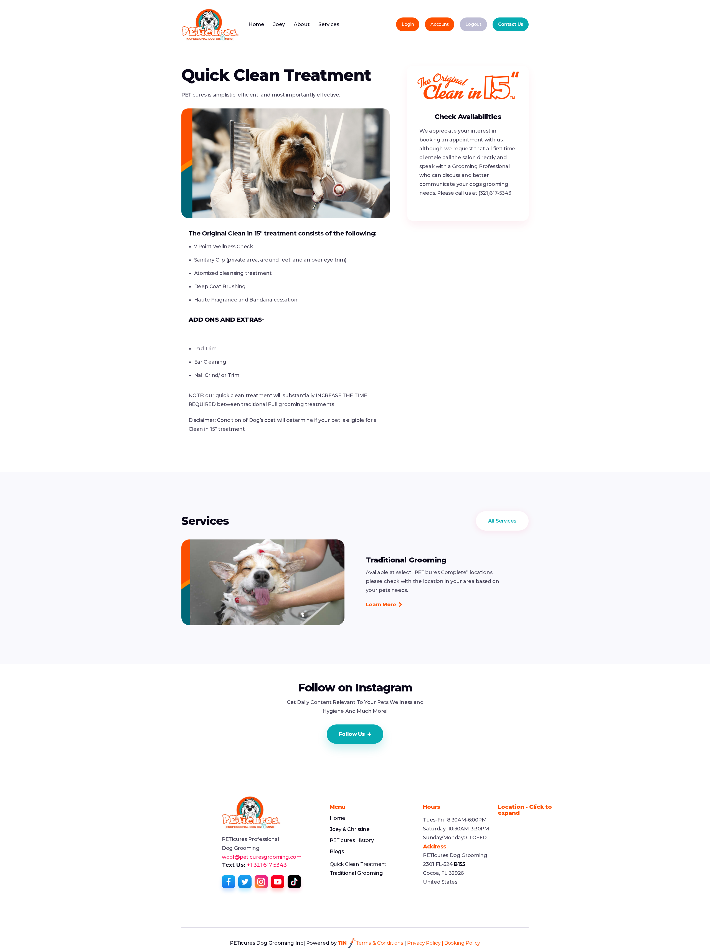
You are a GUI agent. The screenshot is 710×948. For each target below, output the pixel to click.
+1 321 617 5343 (266, 864)
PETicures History (352, 840)
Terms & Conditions (379, 943)
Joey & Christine (350, 829)
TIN (342, 943)
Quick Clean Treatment (358, 864)
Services (328, 24)
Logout (473, 24)
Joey (279, 24)
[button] (355, 734)
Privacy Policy (423, 943)
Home (256, 24)
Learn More (384, 605)
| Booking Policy (461, 943)
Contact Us (510, 24)
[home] (210, 24)
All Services (502, 521)
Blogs (337, 851)
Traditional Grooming (356, 873)
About (302, 24)
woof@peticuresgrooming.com (261, 857)
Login (408, 24)
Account (439, 24)
